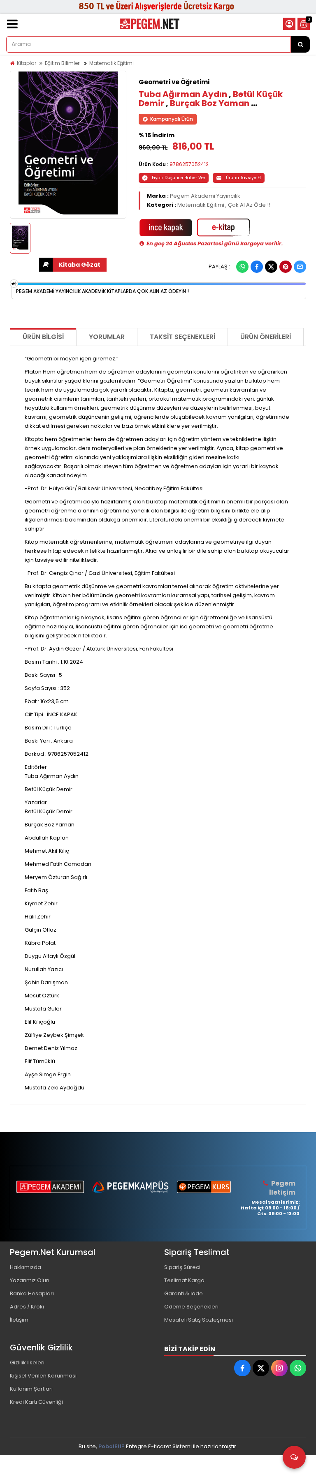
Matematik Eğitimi (111, 63)
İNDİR (73, 265)
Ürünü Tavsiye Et (243, 178)
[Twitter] (271, 267)
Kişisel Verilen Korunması (43, 1376)
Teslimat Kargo (184, 1280)
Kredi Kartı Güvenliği (36, 1402)
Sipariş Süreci (182, 1267)
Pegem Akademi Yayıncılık (205, 196)
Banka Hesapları (32, 1293)
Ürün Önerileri (265, 336)
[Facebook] (257, 267)
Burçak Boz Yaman (209, 103)
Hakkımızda (25, 1267)
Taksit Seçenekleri (182, 336)
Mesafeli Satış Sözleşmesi (198, 1320)
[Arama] (300, 44)
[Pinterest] (285, 267)
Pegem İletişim (282, 1188)
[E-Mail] (300, 267)
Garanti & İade (183, 1293)
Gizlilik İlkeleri (27, 1362)
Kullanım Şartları (31, 1389)
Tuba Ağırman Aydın (183, 94)
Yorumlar (107, 336)
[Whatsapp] (242, 267)
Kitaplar (26, 63)
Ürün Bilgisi (43, 336)
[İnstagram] (279, 1368)
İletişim (19, 1320)
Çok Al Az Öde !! (249, 205)
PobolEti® (111, 1446)
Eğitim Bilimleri (63, 63)
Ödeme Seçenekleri (191, 1307)
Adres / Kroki (27, 1307)
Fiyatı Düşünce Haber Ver (178, 178)
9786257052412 (189, 164)
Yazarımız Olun (29, 1280)
